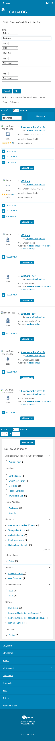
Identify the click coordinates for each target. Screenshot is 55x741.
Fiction (12, 561)
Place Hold (11, 162)
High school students (18, 545)
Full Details (11, 157)
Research (7, 683)
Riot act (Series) (15, 623)
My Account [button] (8, 668)
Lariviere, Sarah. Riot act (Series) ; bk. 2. (26, 618)
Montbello (13, 486)
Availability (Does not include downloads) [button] (24, 456)
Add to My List (27, 168)
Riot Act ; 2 (13, 608)
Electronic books (16, 540)
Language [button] (10, 629)
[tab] (41, 116)
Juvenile (12, 513)
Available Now (15, 462)
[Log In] (46, 3)
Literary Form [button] (11, 555)
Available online (33, 246)
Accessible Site (10, 705)
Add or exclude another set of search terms (24, 97)
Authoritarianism (15, 535)
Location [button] (9, 468)
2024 (11, 596)
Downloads (8, 675)
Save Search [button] (27, 442)
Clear (17, 91)
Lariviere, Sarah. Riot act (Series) (23, 613)
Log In (50, 3)
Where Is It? (11, 151)
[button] (41, 116)
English (12, 635)
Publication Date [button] (13, 584)
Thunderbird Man (16, 496)
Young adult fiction (16, 530)
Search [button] (6, 660)
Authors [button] (9, 567)
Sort (4, 114)
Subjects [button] (9, 519)
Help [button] (5, 690)
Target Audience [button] (13, 502)
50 (13, 194)
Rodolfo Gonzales (16, 491)
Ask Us (6, 698)
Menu (7, 3)
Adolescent (14, 508)
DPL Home (8, 653)
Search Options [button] (10, 102)
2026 (11, 591)
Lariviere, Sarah (15, 573)
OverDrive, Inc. (15, 578)
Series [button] (8, 602)
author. (35, 130)
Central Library (15, 476)
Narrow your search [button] (15, 449)
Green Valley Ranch (17, 481)
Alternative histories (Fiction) (21, 525)
